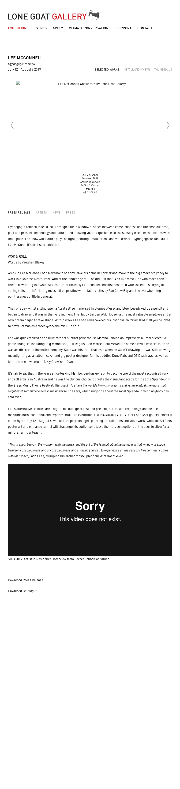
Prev (12, 125)
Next (168, 125)
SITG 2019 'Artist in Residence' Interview (37, 558)
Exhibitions (18, 28)
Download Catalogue (22, 590)
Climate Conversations (90, 28)
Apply (58, 28)
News (56, 212)
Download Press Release (25, 580)
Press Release (19, 212)
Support (124, 28)
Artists (42, 212)
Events (40, 28)
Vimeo (104, 558)
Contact (145, 28)
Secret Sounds (85, 558)
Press (70, 212)
